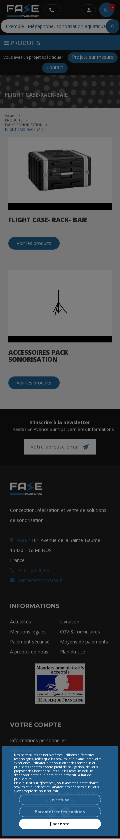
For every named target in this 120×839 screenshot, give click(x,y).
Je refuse (60, 800)
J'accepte (60, 824)
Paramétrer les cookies (60, 812)
